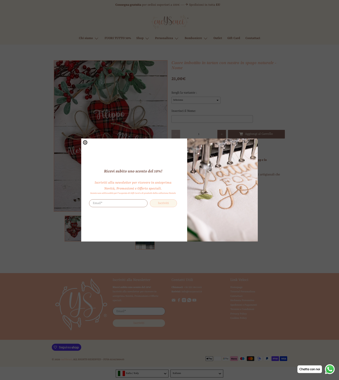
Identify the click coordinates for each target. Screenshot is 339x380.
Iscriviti (163, 203)
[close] (85, 142)
